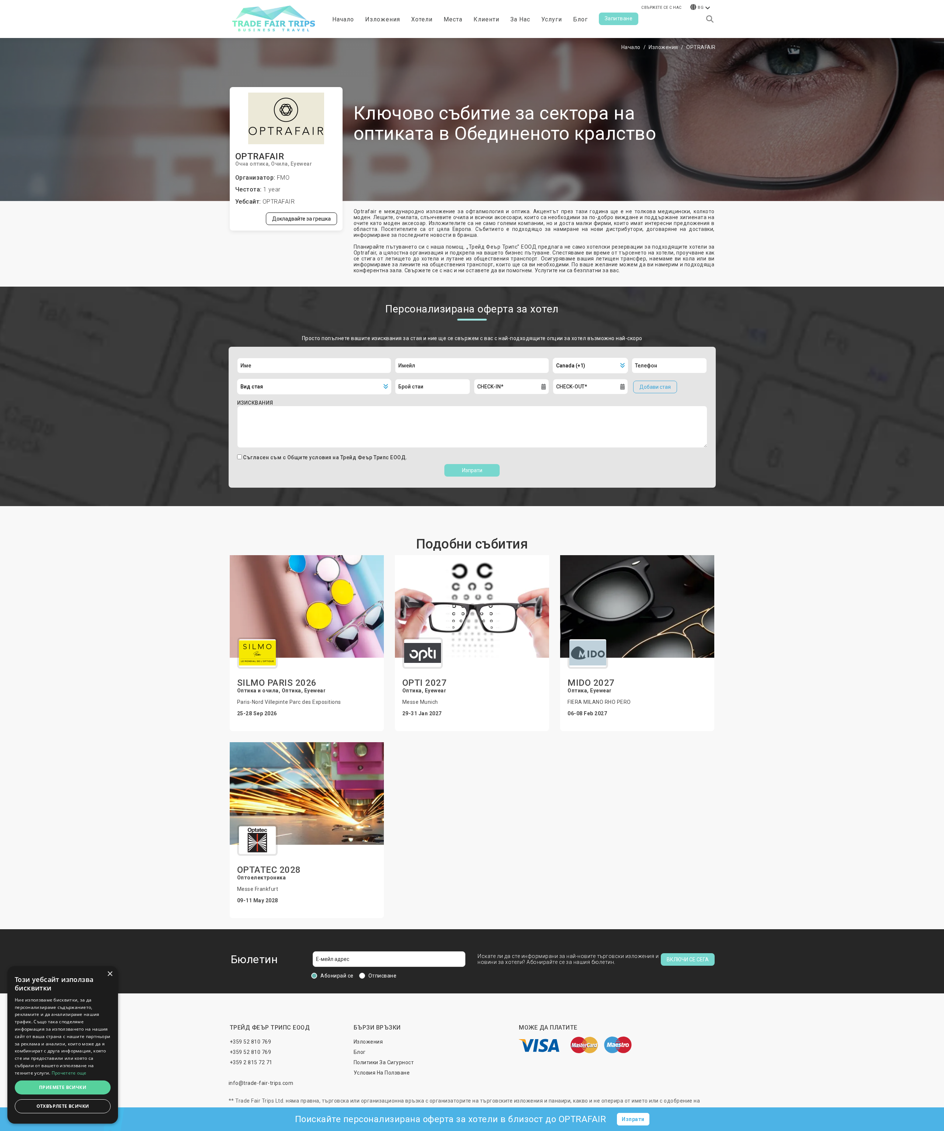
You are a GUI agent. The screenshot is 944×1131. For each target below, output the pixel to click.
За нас (520, 19)
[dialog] (62, 1045)
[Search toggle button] (710, 19)
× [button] (109, 974)
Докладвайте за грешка (301, 219)
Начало (343, 19)
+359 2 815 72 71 (251, 1062)
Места (453, 19)
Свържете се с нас (661, 8)
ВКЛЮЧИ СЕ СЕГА (688, 959)
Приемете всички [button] (62, 1087)
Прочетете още (69, 1073)
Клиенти (486, 19)
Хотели (422, 19)
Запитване (619, 18)
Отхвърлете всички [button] (63, 1106)
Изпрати (472, 470)
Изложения (663, 47)
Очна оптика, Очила (261, 164)
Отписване (382, 976)
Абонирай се (337, 976)
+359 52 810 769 (250, 1042)
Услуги (551, 19)
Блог (580, 19)
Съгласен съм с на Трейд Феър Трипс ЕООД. (325, 457)
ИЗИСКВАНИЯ (255, 403)
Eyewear (301, 164)
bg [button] (701, 8)
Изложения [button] (382, 19)
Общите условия (310, 457)
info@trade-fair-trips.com (261, 1083)
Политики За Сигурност (384, 1062)
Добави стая (655, 387)
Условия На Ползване (382, 1073)
